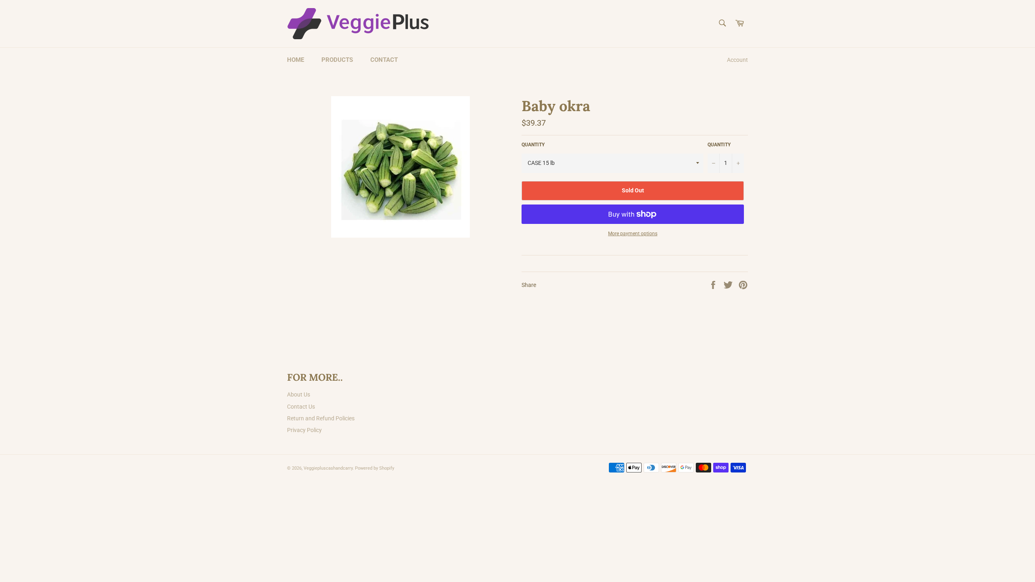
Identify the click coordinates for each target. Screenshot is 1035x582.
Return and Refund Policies (321, 418)
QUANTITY (533, 145)
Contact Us (301, 406)
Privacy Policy (304, 430)
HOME (295, 59)
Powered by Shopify (374, 468)
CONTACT (384, 59)
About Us (298, 394)
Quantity (719, 145)
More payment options (632, 233)
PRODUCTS (337, 59)
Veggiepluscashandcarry (328, 468)
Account (737, 60)
